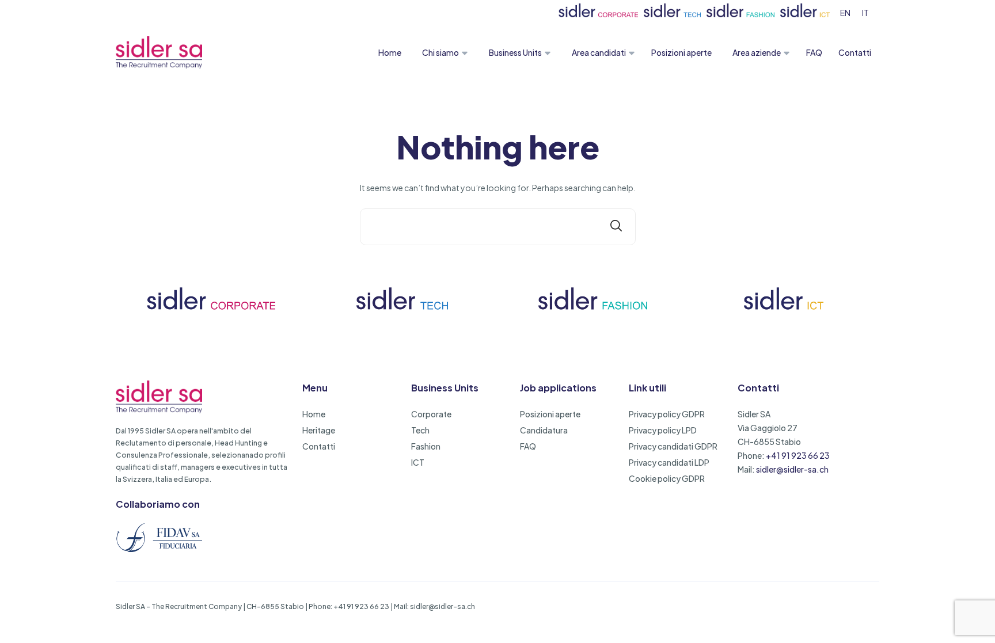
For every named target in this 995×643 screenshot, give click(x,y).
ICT (417, 462)
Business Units (515, 52)
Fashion (425, 446)
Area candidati (599, 52)
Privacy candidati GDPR (673, 446)
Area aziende (756, 52)
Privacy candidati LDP (669, 462)
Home (389, 52)
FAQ (814, 52)
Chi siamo (440, 52)
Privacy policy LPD (663, 430)
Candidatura (544, 430)
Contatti (854, 52)
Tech (420, 430)
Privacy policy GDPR (667, 414)
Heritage (318, 430)
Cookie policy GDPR (667, 478)
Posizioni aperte (681, 52)
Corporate (431, 414)
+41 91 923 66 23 (798, 455)
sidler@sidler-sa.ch (792, 469)
